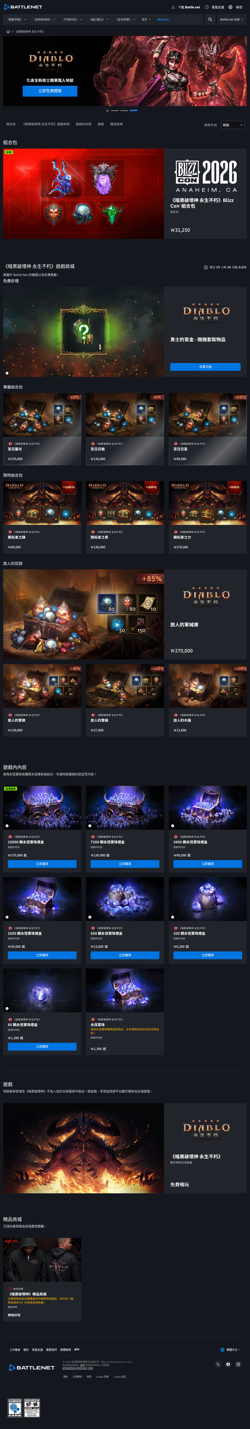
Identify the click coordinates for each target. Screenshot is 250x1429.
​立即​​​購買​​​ (50, 95)
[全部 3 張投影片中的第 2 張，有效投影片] (124, 110)
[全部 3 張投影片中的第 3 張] (134, 110)
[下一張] (241, 69)
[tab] (11, 124)
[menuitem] (16, 19)
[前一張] (8, 69)
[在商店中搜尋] (210, 19)
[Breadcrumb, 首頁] (8, 31)
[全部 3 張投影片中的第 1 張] (115, 110)
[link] (205, 367)
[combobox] (216, 19)
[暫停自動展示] (107, 111)
